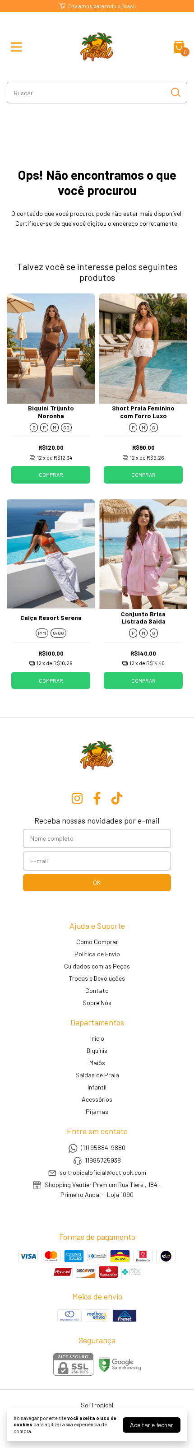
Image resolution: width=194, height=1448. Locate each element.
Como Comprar (97, 941)
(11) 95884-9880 (103, 1148)
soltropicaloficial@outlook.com (103, 1172)
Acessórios (97, 1099)
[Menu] (18, 47)
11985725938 (103, 1160)
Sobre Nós (97, 1002)
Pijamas (97, 1111)
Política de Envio (97, 954)
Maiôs (97, 1062)
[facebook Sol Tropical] (97, 798)
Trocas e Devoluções (97, 978)
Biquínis (97, 1050)
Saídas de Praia (97, 1075)
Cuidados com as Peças (97, 966)
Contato (97, 990)
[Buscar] (175, 92)
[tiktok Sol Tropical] (117, 798)
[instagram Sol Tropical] (77, 798)
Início (97, 1038)
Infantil (97, 1087)
